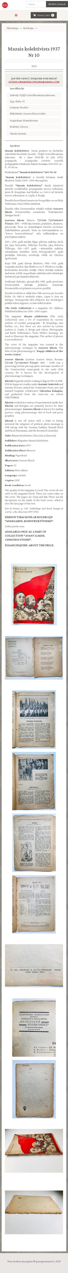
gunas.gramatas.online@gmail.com (34, 81)
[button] (16, 15)
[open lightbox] (34, 594)
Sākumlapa (12, 28)
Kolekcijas (28, 28)
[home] (7, 5)
